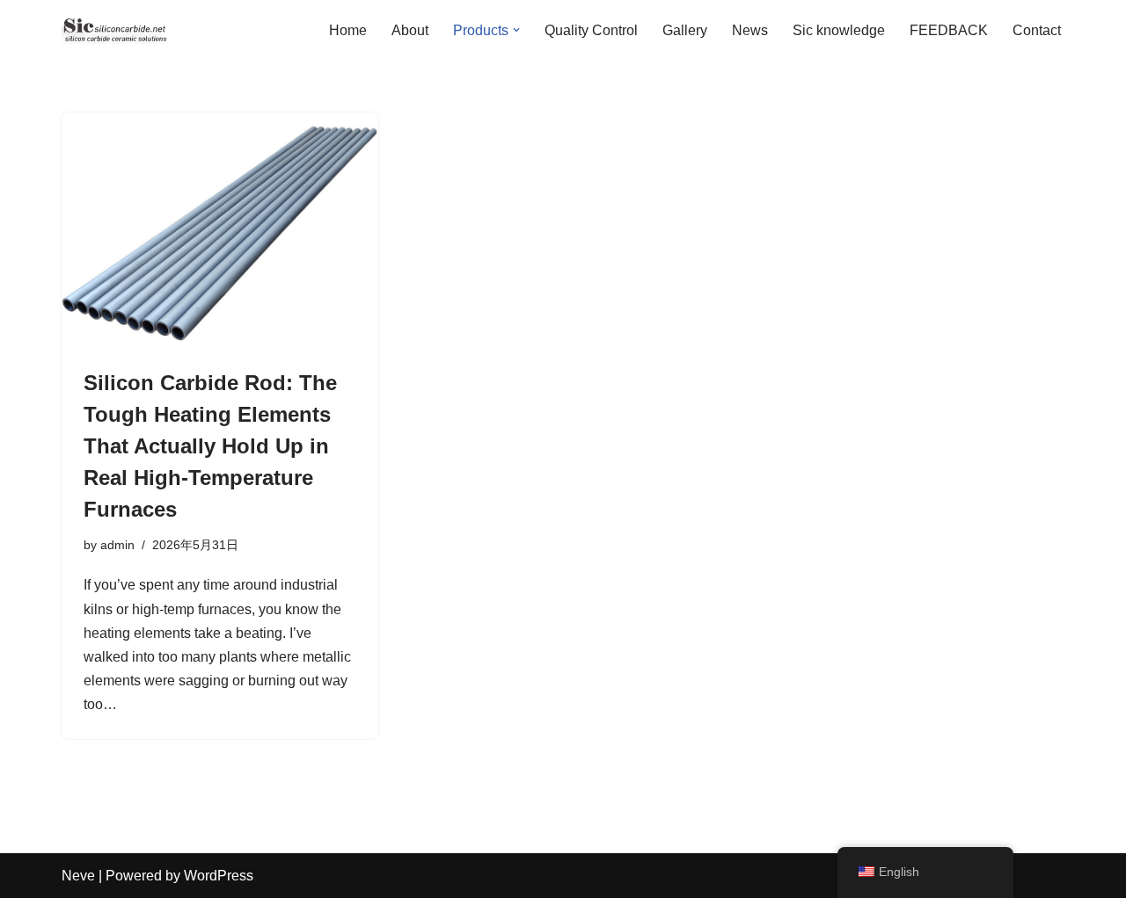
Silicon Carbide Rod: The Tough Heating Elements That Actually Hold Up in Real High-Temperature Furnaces (210, 446)
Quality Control (591, 30)
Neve (78, 875)
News (750, 30)
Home (348, 30)
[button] (516, 29)
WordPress (218, 875)
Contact (1037, 30)
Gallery (684, 30)
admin (117, 545)
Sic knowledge (839, 30)
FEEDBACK (949, 30)
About (409, 30)
